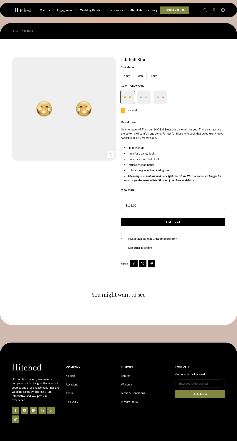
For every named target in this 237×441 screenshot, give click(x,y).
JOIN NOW (200, 393)
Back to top (23, 348)
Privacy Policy (129, 401)
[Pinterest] (51, 410)
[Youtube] (24, 410)
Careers (71, 375)
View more (128, 189)
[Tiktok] (15, 419)
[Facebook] (15, 410)
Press (69, 393)
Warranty (126, 384)
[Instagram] (33, 410)
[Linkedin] (42, 410)
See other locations (140, 247)
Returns (125, 375)
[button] (205, 10)
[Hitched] (23, 10)
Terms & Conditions (133, 393)
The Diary (72, 401)
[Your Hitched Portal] (214, 10)
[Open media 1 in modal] (64, 109)
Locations (72, 384)
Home (15, 31)
